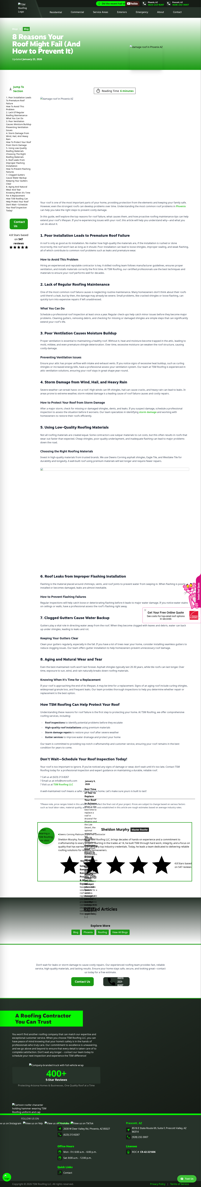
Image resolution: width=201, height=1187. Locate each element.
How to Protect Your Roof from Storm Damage (18, 143)
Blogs (15, 29)
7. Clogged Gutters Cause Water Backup (16, 176)
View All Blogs (120, 932)
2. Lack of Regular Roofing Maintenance (16, 114)
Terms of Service (179, 1184)
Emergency (142, 12)
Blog (26, 29)
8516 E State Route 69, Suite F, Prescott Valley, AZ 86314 (159, 1129)
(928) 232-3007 (140, 1137)
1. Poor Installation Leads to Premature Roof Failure (18, 100)
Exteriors (122, 12)
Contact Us (82, 981)
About (160, 12)
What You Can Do (14, 118)
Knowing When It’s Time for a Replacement (18, 194)
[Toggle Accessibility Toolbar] (6, 1177)
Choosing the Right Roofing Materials (16, 155)
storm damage (148, 412)
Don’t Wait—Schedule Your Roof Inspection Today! (17, 207)
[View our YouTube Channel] (132, 3)
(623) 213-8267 (71, 1134)
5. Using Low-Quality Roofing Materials (16, 149)
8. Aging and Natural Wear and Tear (16, 188)
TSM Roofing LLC (63, 784)
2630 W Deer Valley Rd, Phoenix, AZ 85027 (86, 1128)
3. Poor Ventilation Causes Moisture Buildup (18, 123)
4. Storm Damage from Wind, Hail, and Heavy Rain (17, 136)
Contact (177, 12)
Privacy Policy (157, 1184)
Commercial (77, 12)
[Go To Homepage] (24, 9)
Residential (56, 12)
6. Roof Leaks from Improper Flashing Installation (15, 163)
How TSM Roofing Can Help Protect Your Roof (17, 200)
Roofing (102, 932)
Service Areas (100, 12)
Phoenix (181, 206)
